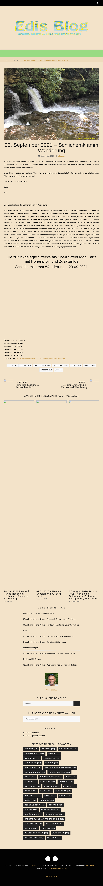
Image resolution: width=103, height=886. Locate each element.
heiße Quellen (59, 772)
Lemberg (66, 781)
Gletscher (33, 767)
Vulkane (48, 828)
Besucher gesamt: (31, 736)
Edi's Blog (36, 865)
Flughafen (52, 758)
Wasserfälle (46, 370)
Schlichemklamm (60, 365)
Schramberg (50, 810)
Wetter (58, 370)
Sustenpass (33, 824)
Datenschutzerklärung (57, 868)
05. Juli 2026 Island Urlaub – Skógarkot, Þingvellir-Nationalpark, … (50, 636)
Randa (65, 795)
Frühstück (33, 763)
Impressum (91, 865)
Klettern (47, 781)
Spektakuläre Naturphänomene (44, 819)
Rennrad (47, 800)
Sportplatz (76, 365)
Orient (30, 791)
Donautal (32, 758)
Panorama (63, 791)
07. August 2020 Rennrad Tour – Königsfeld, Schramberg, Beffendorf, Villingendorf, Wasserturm (83, 595)
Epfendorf (12, 365)
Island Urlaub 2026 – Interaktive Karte (38, 613)
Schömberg (33, 814)
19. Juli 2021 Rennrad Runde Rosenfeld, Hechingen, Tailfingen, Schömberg (16, 595)
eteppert (61, 156)
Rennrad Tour (35, 805)
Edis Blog (16, 60)
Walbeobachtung (36, 833)
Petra (49, 795)
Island (30, 781)
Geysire (51, 763)
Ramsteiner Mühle (42, 365)
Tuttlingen (54, 824)
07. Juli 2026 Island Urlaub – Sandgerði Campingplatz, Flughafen (49, 619)
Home (6, 60)
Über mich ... (51, 690)
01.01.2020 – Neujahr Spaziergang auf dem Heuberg (48, 593)
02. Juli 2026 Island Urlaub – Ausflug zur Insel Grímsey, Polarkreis (50, 665)
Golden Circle (35, 772)
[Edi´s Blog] (51, 28)
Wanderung (89, 365)
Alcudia (31, 749)
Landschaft (26, 365)
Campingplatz (34, 753)
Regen (30, 800)
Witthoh (53, 838)
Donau (53, 753)
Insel (71, 777)
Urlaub (31, 828)
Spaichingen (54, 814)
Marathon (51, 786)
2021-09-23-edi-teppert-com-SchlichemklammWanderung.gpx (41, 358)
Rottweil (56, 805)
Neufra (69, 786)
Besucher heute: (30, 733)
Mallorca (32, 786)
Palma (45, 791)
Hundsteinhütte (50, 777)
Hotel (30, 777)
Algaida (48, 749)
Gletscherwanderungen (60, 767)
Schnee (31, 810)
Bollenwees (68, 749)
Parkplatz (32, 795)
